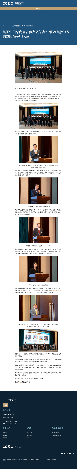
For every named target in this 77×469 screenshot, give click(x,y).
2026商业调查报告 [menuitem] (56, 435)
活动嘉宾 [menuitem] (29, 437)
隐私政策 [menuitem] (54, 459)
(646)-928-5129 (8, 418)
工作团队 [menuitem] (5, 435)
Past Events (7, 26)
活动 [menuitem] (29, 428)
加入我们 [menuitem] (5, 437)
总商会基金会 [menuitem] (58, 428)
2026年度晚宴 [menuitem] (55, 432)
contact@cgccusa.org (10, 414)
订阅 (5, 405)
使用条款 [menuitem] (48, 459)
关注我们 (38, 8)
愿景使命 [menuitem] (5, 432)
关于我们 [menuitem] (7, 428)
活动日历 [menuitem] (29, 432)
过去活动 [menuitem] (29, 435)
